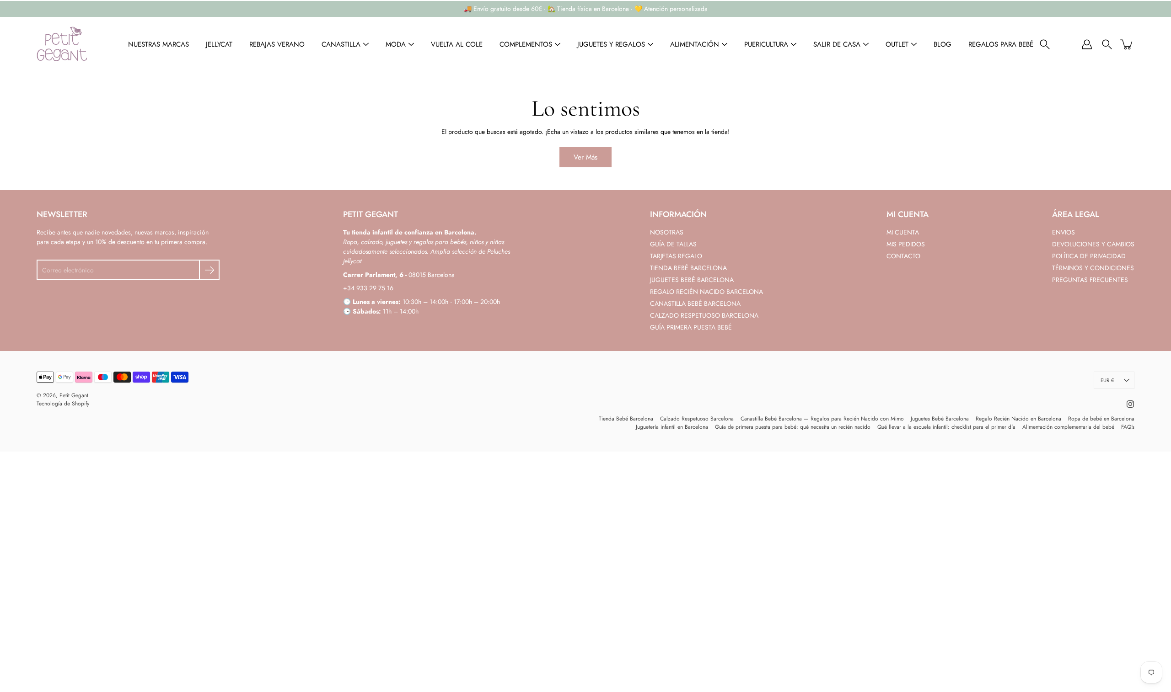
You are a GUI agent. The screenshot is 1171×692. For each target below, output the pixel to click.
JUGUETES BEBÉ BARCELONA (692, 279)
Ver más (585, 157)
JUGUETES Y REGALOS (611, 44)
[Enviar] (209, 270)
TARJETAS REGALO (676, 256)
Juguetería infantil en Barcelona (672, 427)
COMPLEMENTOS (526, 44)
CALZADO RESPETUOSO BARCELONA (704, 315)
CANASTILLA (341, 44)
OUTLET (897, 44)
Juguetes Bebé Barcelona (940, 419)
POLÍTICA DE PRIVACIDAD (1089, 256)
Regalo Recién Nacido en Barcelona (1018, 419)
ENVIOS (1063, 232)
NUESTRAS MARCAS (158, 44)
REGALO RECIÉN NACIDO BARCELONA (706, 291)
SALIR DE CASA (836, 44)
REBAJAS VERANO (277, 44)
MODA (396, 44)
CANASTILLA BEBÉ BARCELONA (695, 303)
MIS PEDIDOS (905, 244)
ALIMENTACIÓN (694, 44)
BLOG (942, 44)
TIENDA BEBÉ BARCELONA (688, 267)
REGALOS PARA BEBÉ (1000, 44)
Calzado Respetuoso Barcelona (697, 419)
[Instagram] (1130, 404)
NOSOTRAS (666, 232)
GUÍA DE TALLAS (673, 244)
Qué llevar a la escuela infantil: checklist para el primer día (946, 427)
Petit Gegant (73, 395)
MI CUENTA (902, 232)
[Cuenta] (1087, 44)
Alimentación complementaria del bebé (1068, 427)
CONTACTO (903, 256)
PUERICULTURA (766, 44)
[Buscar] (1045, 44)
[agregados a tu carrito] (1127, 44)
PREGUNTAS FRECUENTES (1090, 279)
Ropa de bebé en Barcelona (1101, 419)
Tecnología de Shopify (63, 403)
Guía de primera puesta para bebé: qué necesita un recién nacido (792, 427)
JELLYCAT (219, 44)
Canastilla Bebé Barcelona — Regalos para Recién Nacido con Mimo (822, 419)
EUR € (1107, 380)
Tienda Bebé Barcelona (626, 419)
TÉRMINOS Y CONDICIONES (1093, 267)
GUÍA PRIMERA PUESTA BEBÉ (691, 327)
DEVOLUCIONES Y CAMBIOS (1093, 244)
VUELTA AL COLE (457, 44)
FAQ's (1127, 427)
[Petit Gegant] (62, 44)
